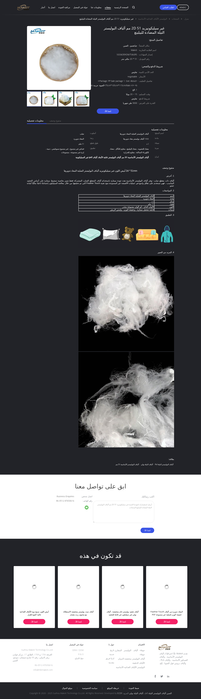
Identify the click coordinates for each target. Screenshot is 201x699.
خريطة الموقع (113, 688)
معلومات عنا (96, 7)
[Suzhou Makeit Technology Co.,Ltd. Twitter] (161, 676)
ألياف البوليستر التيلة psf (164, 464)
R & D (81, 654)
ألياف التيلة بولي (147, 464)
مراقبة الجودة (64, 7)
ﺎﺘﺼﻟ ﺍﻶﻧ (108, 111)
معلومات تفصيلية (35, 120)
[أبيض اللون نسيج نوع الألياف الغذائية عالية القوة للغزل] (34, 586)
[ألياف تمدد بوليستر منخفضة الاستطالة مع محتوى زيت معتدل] (78, 586)
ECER (119, 693)
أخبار (43, 7)
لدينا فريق (110, 658)
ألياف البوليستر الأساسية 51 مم (127, 464)
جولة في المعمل (80, 7)
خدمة (111, 654)
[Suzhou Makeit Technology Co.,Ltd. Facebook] (155, 676)
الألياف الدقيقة (138, 663)
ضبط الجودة (134, 688)
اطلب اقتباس (168, 7)
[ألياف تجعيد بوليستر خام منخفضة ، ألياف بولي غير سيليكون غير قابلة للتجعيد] (122, 586)
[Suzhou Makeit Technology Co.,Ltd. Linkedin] (168, 676)
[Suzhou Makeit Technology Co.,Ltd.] (88, 508)
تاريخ (112, 650)
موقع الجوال (67, 688)
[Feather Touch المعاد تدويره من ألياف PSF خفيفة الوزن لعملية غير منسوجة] (166, 586)
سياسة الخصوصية (89, 688)
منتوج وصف (55, 120)
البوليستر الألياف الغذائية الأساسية (130, 667)
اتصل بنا (51, 7)
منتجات (108, 7)
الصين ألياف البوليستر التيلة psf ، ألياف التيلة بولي (150, 693)
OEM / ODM (78, 650)
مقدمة (111, 662)
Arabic (183, 7)
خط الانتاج (79, 658)
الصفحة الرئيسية (121, 7)
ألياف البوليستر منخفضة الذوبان (131, 658)
